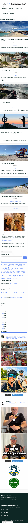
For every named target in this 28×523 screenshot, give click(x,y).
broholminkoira (22, 264)
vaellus (14, 276)
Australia (11, 507)
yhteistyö (14, 278)
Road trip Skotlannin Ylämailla (16, 288)
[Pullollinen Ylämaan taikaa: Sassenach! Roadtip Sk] (14, 420)
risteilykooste (15, 275)
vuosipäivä (9, 278)
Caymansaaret (11, 201)
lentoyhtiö (20, 269)
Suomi (4, 251)
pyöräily (18, 273)
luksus (8, 271)
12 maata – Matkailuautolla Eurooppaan (9, 497)
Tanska (15, 137)
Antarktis (4, 8)
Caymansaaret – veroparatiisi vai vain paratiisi (12, 196)
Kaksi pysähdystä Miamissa (7, 163)
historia (8, 265)
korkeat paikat (14, 268)
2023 (3, 315)
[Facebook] (5, 515)
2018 (3, 326)
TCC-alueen (13, 237)
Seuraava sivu (15, 208)
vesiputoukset (19, 276)
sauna (6, 276)
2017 (3, 328)
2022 (3, 317)
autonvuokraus (11, 264)
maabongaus (17, 271)
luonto (12, 271)
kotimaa (21, 268)
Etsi (25, 257)
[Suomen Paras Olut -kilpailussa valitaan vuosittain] (14, 446)
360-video (4, 264)
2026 (3, 308)
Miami (15, 168)
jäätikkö (2, 267)
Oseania (9, 11)
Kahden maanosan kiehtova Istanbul (8, 499)
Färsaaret (3, 509)
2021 (3, 319)
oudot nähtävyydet (21, 272)
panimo (2, 273)
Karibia (17, 107)
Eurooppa (18, 8)
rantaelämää (23, 273)
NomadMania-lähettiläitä (7, 240)
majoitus (3, 272)
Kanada (18, 507)
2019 (3, 324)
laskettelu (15, 269)
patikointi (7, 273)
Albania (7, 509)
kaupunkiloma (4, 268)
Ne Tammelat (3, 288)
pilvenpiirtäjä (12, 273)
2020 (3, 322)
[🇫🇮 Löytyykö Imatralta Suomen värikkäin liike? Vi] (14, 353)
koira (9, 268)
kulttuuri (3, 269)
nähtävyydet (9, 272)
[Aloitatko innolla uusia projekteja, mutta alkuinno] (14, 379)
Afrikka (16, 11)
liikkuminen (3, 271)
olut (14, 272)
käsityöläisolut (9, 269)
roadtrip (21, 275)
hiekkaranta (3, 265)
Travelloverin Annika (5, 292)
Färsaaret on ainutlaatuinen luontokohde (9, 502)
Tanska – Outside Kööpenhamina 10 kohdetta (11, 132)
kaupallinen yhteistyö (17, 267)
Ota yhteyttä (5, 13)
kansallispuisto (8, 267)
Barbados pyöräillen (5, 102)
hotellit (20, 265)
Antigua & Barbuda (15, 75)
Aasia (3, 11)
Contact (12, 13)
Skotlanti (22, 507)
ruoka (2, 276)
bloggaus (16, 264)
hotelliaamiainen (14, 265)
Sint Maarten (15, 45)
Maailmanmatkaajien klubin (10, 239)
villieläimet (3, 278)
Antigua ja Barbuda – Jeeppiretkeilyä (9, 70)
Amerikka (11, 8)
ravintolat (4, 275)
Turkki (15, 507)
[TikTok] (8, 515)
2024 (3, 313)
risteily (10, 275)
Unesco (10, 276)
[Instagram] (2, 515)
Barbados (13, 107)
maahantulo (23, 271)
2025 (3, 311)
